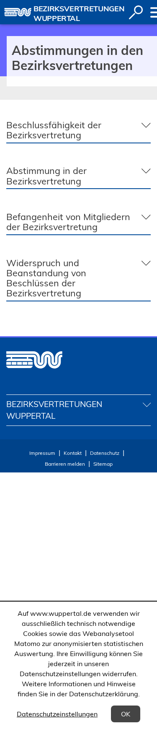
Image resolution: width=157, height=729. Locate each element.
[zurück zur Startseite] (17, 12)
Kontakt (73, 453)
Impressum (42, 453)
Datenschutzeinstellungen (57, 714)
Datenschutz (104, 453)
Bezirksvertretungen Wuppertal (78, 13)
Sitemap (103, 464)
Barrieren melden (65, 464)
